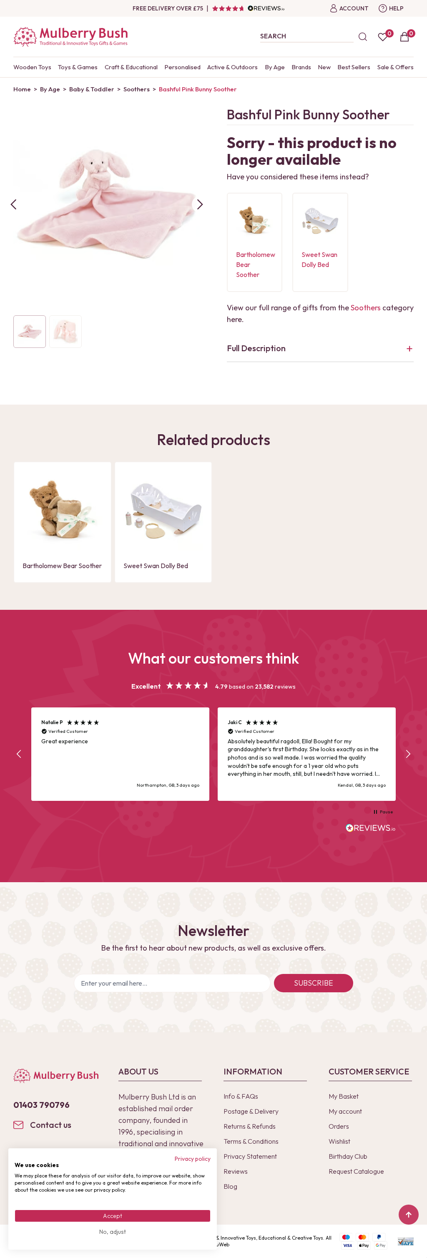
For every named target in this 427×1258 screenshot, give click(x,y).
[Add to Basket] (245, 232)
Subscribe (313, 983)
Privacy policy (193, 1158)
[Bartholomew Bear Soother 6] (254, 220)
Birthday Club (348, 1156)
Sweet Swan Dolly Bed (155, 565)
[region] (213, 754)
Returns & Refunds (250, 1126)
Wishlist (339, 1141)
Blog (230, 1186)
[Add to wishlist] (245, 218)
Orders (339, 1126)
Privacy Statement (250, 1156)
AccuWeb (218, 1244)
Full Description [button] (256, 348)
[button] (19, 754)
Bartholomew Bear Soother (62, 565)
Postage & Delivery (251, 1111)
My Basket (344, 1096)
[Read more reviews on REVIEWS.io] (371, 829)
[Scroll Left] (13, 204)
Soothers (366, 307)
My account (345, 1111)
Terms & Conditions (251, 1141)
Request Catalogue (356, 1171)
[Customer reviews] (248, 8)
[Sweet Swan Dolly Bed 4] (320, 220)
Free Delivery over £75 (168, 8)
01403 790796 (41, 1104)
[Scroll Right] (200, 204)
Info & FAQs (241, 1096)
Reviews (236, 1171)
